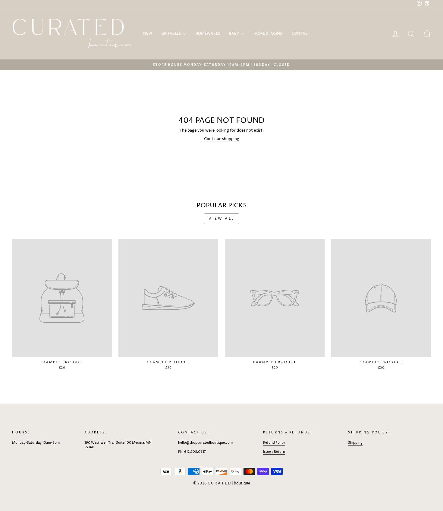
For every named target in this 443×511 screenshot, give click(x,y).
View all (221, 218)
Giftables (171, 33)
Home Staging (268, 33)
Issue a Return (274, 451)
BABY (234, 33)
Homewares (207, 33)
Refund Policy (274, 442)
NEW (147, 33)
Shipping (355, 442)
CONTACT (301, 33)
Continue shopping (221, 139)
